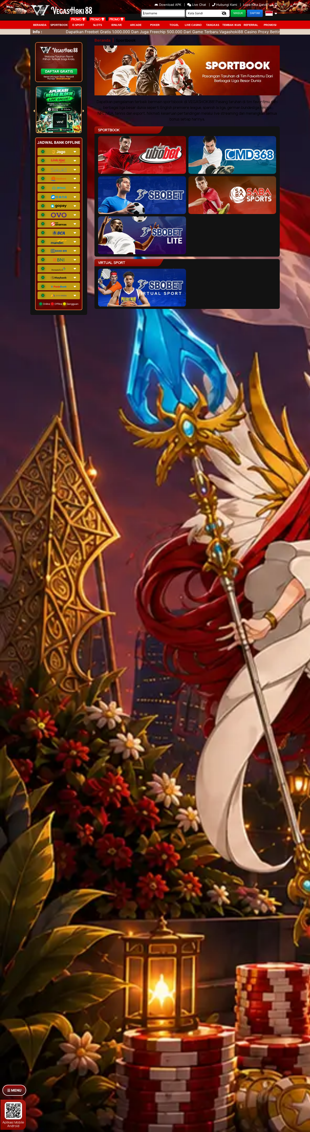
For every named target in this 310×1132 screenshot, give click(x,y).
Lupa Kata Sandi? (256, 5)
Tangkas (212, 24)
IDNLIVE (116, 24)
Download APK (170, 5)
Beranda (39, 24)
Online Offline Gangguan (60, 303)
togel (174, 24)
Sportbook (59, 24)
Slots (97, 24)
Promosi (270, 24)
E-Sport (78, 24)
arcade (135, 24)
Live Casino (193, 24)
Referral (251, 24)
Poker (155, 24)
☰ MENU (14, 1090)
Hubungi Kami (226, 5)
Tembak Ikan (231, 24)
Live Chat (198, 5)
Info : (37, 31)
